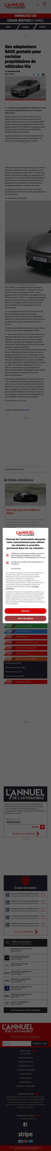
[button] (25, 568)
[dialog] (26, 575)
